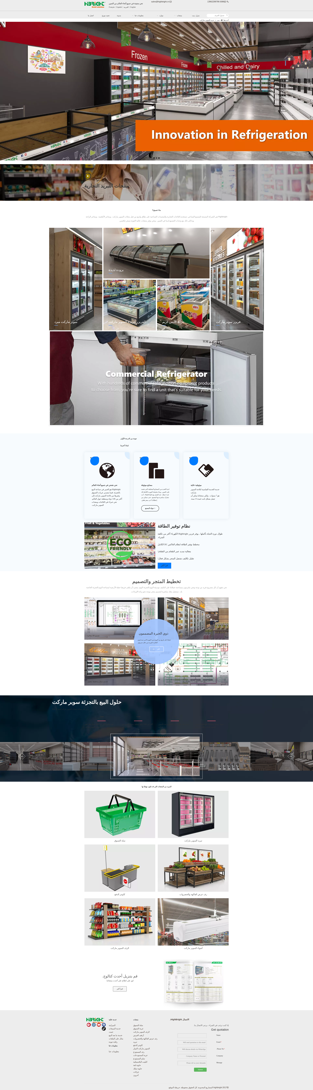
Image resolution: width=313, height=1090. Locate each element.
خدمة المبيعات (115, 1029)
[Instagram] (94, 1025)
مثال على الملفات (116, 1039)
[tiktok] (104, 1029)
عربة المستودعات (140, 1055)
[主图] (193, 922)
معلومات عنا (114, 1051)
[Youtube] (99, 1025)
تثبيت (111, 1032)
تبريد (135, 1042)
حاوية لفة (137, 1065)
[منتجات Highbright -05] (193, 868)
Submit (200, 1070)
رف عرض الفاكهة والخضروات (145, 1039)
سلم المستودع (139, 1059)
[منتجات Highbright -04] (193, 814)
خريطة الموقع (174, 1087)
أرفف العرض (138, 1035)
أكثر (158, 649)
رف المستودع (138, 1052)
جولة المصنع (149, 508)
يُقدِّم (86, 175)
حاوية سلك (137, 1069)
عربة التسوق (138, 1029)
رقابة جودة (113, 1042)
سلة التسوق (138, 1025)
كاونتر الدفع (138, 1045)
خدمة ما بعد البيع (115, 1035)
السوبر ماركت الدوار (141, 1049)
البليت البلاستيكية (140, 1062)
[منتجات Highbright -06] (119, 868)
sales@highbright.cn (160, 2)
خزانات (136, 1072)
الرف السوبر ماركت (141, 1032)
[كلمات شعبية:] (227, 15)
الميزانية (112, 1025)
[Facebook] (104, 1025)
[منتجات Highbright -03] (119, 922)
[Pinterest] (89, 1025)
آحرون (136, 1075)
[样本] (193, 984)
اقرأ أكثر (164, 565)
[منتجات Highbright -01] (119, 814)
